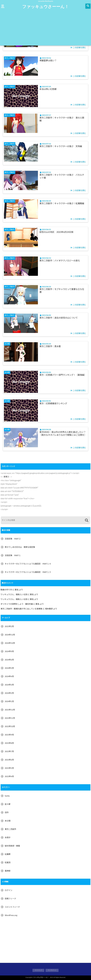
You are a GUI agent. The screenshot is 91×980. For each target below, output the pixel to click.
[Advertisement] (45, 27)
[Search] (86, 520)
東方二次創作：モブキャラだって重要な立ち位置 (61, 290)
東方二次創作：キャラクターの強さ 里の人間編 (61, 119)
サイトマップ (38, 970)
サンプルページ (52, 970)
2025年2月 (9, 626)
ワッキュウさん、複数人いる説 (14, 595)
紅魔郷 (7, 854)
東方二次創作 (10, 829)
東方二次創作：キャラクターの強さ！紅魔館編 (62, 204)
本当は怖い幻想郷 (48, 89)
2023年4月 (9, 776)
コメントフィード (12, 907)
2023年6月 (9, 760)
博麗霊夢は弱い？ (48, 61)
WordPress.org (11, 915)
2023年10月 (10, 726)
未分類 (7, 821)
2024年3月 (9, 685)
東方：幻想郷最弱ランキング (53, 404)
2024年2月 (9, 693)
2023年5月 (9, 768)
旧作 (7, 813)
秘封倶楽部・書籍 (12, 846)
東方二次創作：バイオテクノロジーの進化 (59, 261)
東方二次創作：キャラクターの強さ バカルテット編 (61, 176)
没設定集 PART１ (13, 555)
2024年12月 (10, 635)
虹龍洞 (7, 863)
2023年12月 (10, 710)
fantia (7, 796)
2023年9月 (9, 735)
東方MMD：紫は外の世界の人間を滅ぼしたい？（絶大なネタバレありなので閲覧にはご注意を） (62, 433)
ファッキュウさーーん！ (45, 6)
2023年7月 (9, 751)
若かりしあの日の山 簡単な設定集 (20, 547)
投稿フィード (10, 899)
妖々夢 (7, 804)
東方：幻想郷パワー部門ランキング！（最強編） (62, 375)
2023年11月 (10, 718)
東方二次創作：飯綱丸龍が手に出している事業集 (21, 609)
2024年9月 (9, 651)
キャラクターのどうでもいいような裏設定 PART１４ (28, 564)
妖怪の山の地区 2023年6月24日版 (56, 232)
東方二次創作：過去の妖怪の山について (58, 318)
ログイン (8, 890)
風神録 (7, 871)
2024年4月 (9, 676)
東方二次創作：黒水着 (50, 346)
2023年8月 (9, 743)
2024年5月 (9, 668)
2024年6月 (9, 660)
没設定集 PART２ (13, 539)
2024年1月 (9, 701)
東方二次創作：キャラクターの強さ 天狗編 (60, 146)
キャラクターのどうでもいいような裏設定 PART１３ (28, 572)
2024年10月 (10, 643)
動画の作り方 (6, 590)
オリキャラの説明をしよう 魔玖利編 (17, 604)
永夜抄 (7, 838)
